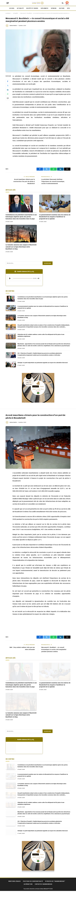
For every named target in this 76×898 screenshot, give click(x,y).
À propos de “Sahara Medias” (55, 881)
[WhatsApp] (8, 94)
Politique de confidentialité (33, 881)
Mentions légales (15, 881)
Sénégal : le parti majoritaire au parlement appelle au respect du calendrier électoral (43, 363)
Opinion (53, 8)
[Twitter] (8, 85)
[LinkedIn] (8, 90)
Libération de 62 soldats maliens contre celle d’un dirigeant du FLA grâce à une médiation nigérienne (41, 335)
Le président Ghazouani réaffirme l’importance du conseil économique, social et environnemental (53, 181)
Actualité (20, 8)
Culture (61, 8)
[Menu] (7, 3)
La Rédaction (28, 884)
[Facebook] (8, 81)
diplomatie (44, 8)
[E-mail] (8, 98)
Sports (69, 8)
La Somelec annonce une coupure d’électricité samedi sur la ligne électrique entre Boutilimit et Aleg (21, 247)
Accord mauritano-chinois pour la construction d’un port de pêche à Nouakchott (24, 181)
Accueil (11, 8)
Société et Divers (32, 8)
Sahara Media (13, 25)
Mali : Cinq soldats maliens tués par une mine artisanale (22, 648)
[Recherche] (62, 3)
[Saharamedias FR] (38, 3)
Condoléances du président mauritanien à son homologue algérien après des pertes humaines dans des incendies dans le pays (21, 217)
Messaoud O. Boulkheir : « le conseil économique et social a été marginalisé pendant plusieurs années (53, 649)
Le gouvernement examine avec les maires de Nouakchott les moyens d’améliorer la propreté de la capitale (54, 217)
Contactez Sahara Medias (43, 884)
